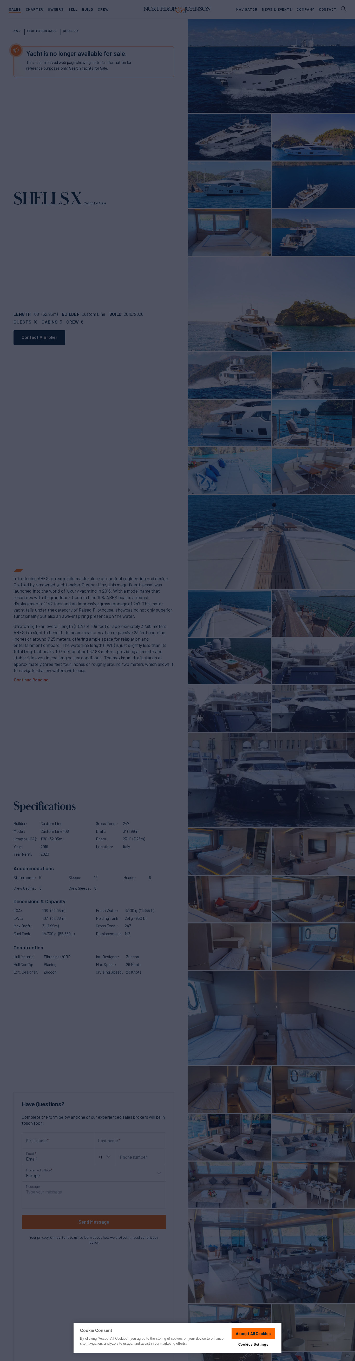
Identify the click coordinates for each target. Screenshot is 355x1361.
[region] (177, 1338)
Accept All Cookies (253, 1333)
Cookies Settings (253, 1344)
